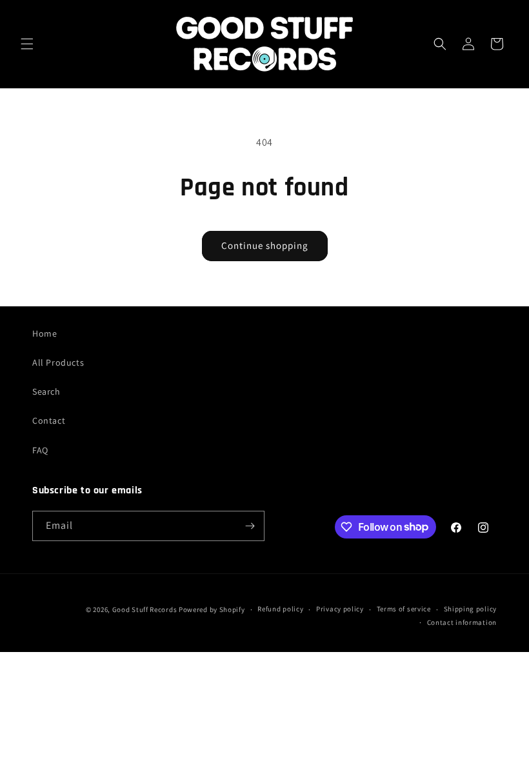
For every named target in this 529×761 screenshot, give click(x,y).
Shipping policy (470, 608)
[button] (27, 44)
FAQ (40, 450)
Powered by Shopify (212, 609)
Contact (48, 420)
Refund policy (280, 608)
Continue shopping (264, 245)
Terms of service (404, 608)
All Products (58, 362)
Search (46, 391)
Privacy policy (340, 608)
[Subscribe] (249, 526)
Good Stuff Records (144, 609)
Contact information (462, 622)
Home (44, 333)
